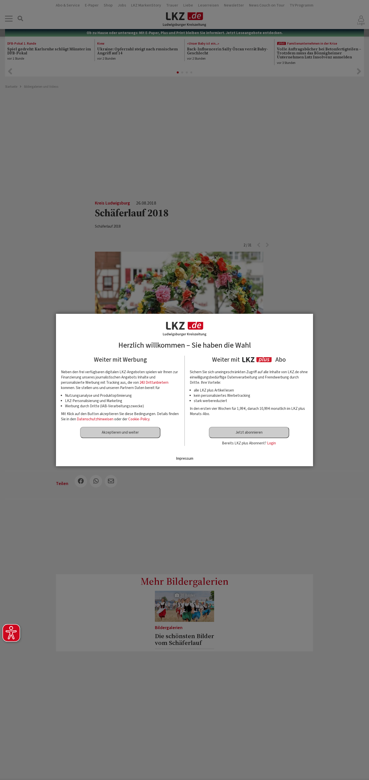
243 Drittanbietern (154, 382)
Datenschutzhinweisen (95, 419)
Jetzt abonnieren (249, 432)
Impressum (184, 458)
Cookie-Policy (138, 419)
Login (271, 443)
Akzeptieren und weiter (120, 432)
